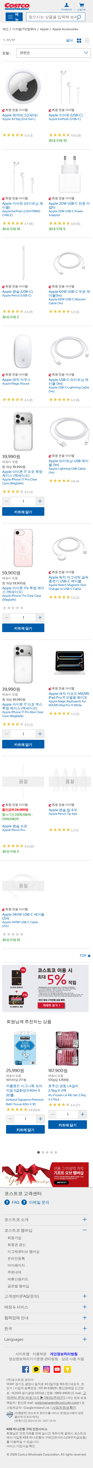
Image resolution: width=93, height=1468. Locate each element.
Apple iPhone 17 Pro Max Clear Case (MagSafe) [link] (22, 714)
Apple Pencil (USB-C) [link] (16, 295)
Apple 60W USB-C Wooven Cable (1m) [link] (67, 301)
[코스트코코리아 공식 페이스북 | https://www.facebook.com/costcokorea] (26, 1370)
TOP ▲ (85, 955)
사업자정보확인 (64, 1407)
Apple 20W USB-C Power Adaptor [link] (66, 213)
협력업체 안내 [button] (16, 1317)
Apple (44, 29)
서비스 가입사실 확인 (20, 1446)
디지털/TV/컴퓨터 (24, 29)
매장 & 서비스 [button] (16, 1306)
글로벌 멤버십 (18, 1286)
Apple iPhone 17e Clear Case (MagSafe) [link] (21, 598)
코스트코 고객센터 (23, 1193)
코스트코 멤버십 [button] (18, 1230)
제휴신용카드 (18, 1279)
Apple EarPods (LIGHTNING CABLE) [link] (21, 213)
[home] (17, 6)
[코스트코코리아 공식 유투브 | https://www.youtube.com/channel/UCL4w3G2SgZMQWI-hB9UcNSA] (57, 1370)
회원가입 (14, 1238)
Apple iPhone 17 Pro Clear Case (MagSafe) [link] (19, 481)
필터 (69, 40)
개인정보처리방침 (64, 1354)
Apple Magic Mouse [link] (15, 383)
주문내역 (14, 1272)
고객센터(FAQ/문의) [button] (21, 1296)
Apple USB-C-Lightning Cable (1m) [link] (69, 389)
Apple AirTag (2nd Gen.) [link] (18, 119)
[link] (23, 106)
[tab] (46, 1219)
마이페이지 (16, 1265)
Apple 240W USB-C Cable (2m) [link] (20, 924)
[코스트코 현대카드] (45, 1010)
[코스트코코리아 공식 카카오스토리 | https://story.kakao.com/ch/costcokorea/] (67, 1370)
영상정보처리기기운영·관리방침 (33, 1359)
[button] (81, 17)
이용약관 (39, 1354)
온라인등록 (16, 1258)
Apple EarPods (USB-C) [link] (65, 119)
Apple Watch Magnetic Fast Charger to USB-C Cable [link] (67, 587)
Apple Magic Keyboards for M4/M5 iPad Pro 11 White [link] (67, 703)
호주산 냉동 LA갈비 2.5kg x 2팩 (63, 1088)
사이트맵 (22, 1354)
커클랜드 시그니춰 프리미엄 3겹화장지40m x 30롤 (24, 1090)
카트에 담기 (23, 512)
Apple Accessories (65, 29)
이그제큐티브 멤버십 (24, 1251)
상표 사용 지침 (73, 1359)
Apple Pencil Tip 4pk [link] (63, 814)
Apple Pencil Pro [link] (13, 830)
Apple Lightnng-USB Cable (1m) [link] (67, 470)
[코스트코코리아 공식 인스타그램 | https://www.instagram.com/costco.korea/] (47, 1370)
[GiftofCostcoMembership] (45, 1185)
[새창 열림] (10, 1415)
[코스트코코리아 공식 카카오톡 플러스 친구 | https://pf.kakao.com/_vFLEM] (36, 1370)
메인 (6, 29)
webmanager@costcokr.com (56, 1402)
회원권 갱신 (17, 1244)
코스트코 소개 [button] (16, 1219)
